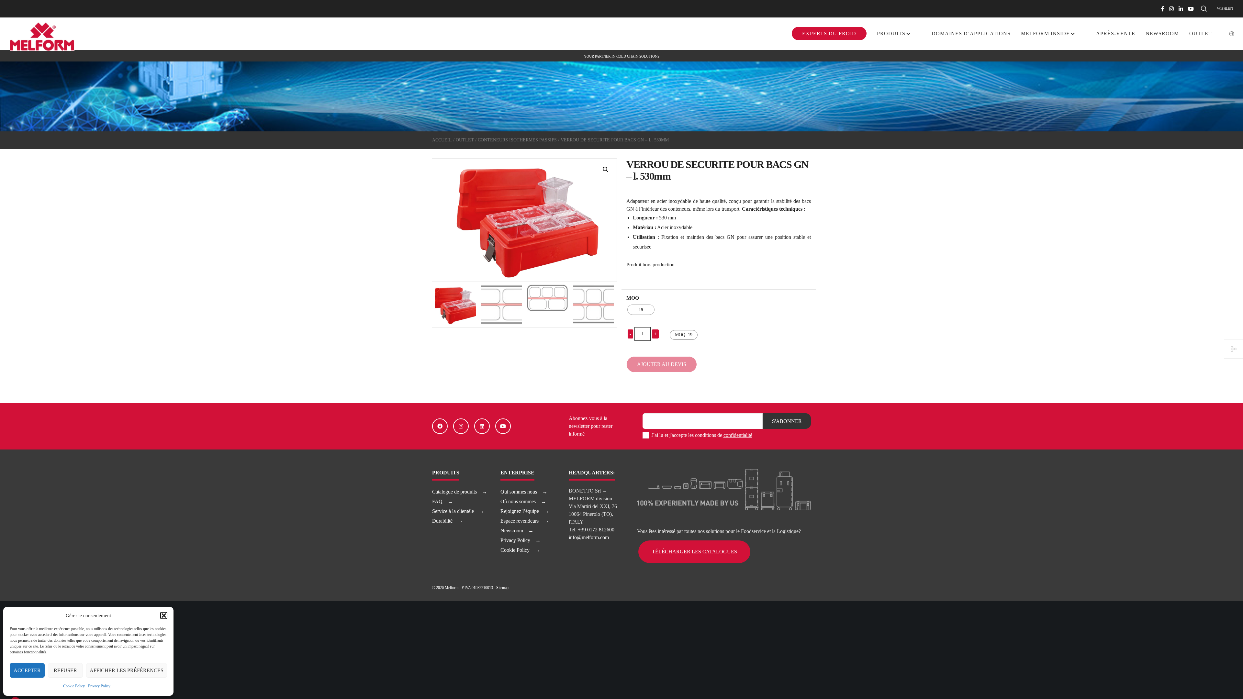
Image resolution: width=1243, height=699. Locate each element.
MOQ (632, 298)
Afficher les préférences (126, 670)
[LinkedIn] (1181, 8)
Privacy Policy (99, 686)
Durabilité (442, 521)
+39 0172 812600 (596, 529)
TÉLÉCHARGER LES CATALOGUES (694, 551)
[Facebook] (1162, 8)
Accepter (27, 670)
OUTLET (465, 140)
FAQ (437, 501)
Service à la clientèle (453, 511)
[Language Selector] (1227, 33)
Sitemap (502, 587)
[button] (164, 615)
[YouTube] (1191, 8)
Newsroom (511, 530)
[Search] (1204, 9)
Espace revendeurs (519, 521)
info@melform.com (589, 537)
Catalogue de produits (454, 491)
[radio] (641, 310)
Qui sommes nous (518, 491)
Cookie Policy (74, 686)
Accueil (442, 140)
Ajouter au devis (661, 364)
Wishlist (1225, 8)
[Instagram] (1171, 8)
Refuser (65, 670)
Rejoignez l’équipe (519, 511)
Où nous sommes (518, 501)
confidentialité (737, 435)
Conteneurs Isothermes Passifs (517, 140)
